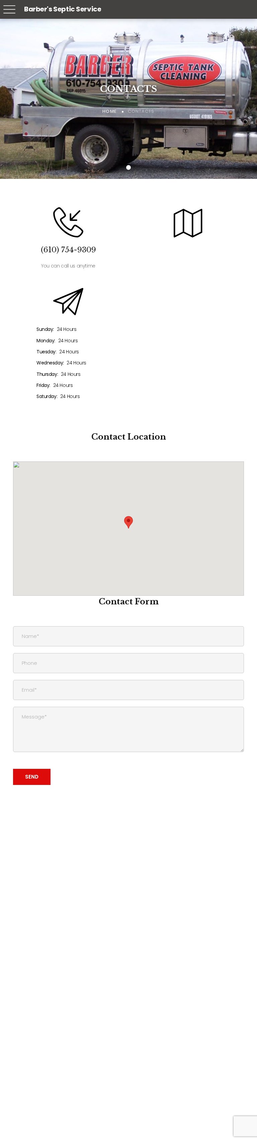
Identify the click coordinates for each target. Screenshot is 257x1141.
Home (109, 111)
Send (31, 776)
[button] (128, 522)
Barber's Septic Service (62, 9)
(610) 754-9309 (68, 249)
